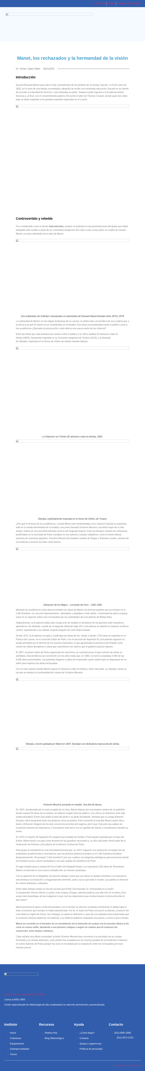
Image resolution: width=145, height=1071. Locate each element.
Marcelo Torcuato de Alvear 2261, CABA (24, 994)
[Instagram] (7, 1012)
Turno (111, 3)
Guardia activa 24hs (128, 3)
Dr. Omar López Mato (28, 68)
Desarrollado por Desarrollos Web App (127, 1065)
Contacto (99, 3)
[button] (138, 24)
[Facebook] (16, 1012)
